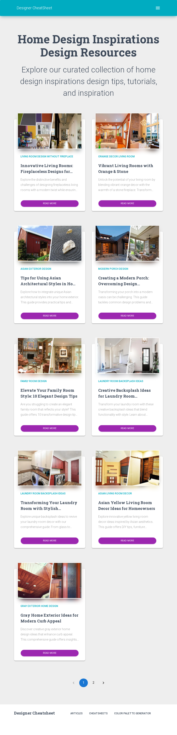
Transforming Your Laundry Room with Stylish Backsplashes (49, 508)
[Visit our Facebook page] (149, 724)
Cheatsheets (98, 713)
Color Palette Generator (132, 713)
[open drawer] (158, 8)
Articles (76, 713)
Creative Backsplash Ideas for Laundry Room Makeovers (124, 396)
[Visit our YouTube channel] (158, 724)
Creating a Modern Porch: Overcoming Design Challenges (123, 283)
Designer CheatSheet (34, 8)
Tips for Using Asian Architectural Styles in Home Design (50, 283)
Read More (49, 203)
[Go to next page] (103, 683)
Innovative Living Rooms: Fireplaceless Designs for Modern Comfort (47, 171)
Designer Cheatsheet (34, 713)
